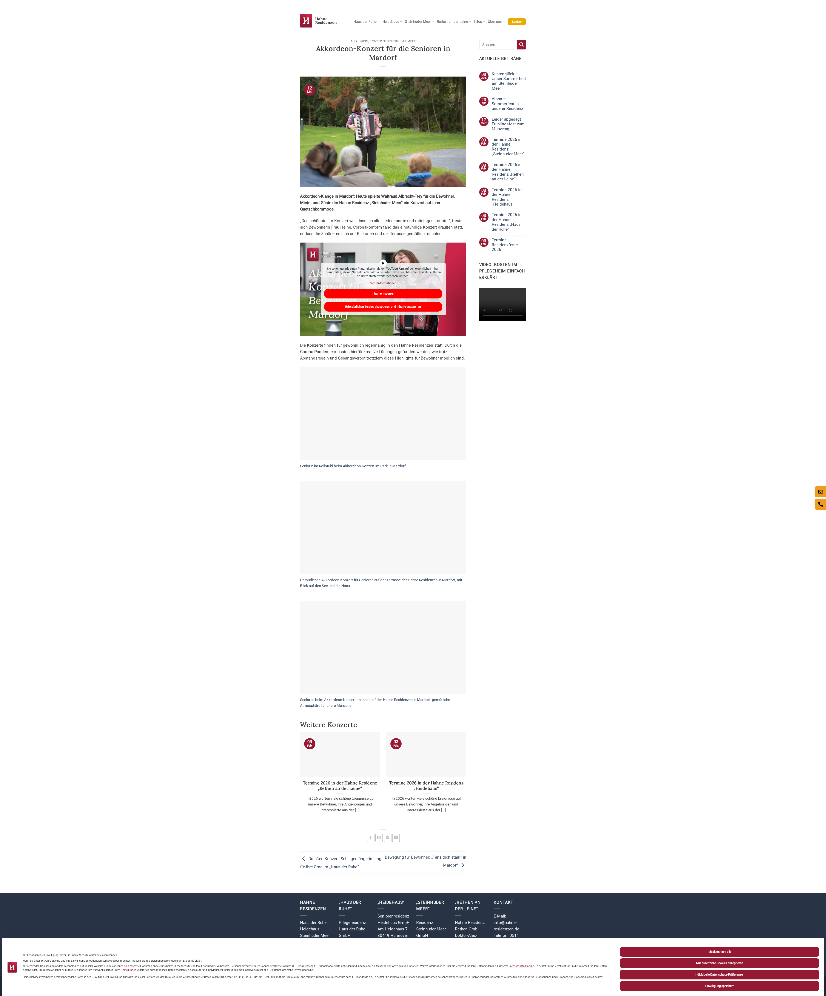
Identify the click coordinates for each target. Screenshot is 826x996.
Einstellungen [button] (128, 969)
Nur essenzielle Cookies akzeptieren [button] (719, 963)
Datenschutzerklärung (521, 966)
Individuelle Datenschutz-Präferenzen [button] (719, 974)
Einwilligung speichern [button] (719, 986)
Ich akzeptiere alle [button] (719, 951)
